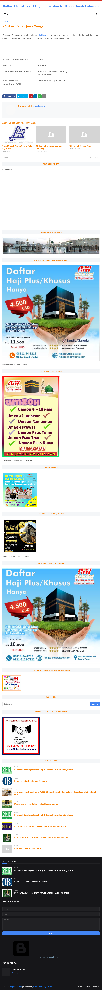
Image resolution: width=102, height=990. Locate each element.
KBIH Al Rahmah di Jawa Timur (27, 848)
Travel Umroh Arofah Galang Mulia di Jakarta (17, 147)
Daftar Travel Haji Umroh (42, 987)
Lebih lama (94, 157)
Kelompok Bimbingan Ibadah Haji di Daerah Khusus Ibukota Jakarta (43, 769)
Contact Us (96, 987)
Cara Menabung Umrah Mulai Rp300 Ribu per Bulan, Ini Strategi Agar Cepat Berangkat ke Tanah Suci (55, 793)
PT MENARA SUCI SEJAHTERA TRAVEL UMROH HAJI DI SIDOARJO (41, 837)
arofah (5, 22)
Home (80, 987)
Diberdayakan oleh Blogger (51, 957)
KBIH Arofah (43, 35)
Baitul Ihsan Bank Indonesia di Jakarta (30, 781)
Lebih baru (8, 157)
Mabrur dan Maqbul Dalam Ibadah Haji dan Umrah (36, 804)
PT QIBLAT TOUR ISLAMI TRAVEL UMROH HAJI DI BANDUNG (40, 826)
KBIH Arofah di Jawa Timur (80, 146)
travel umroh (39, 106)
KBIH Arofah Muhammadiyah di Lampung (49, 147)
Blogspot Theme (16, 987)
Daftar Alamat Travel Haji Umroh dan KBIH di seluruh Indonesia (51, 5)
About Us (87, 987)
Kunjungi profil (17, 973)
